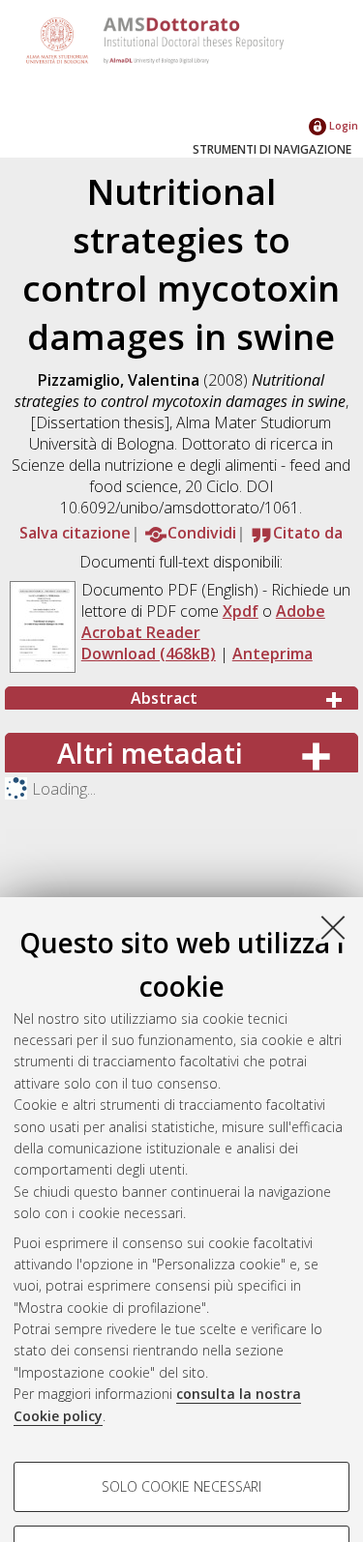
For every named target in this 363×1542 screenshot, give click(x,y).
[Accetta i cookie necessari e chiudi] (333, 927)
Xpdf (240, 611)
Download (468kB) (148, 653)
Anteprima (272, 653)
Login (342, 125)
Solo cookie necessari (181, 1486)
